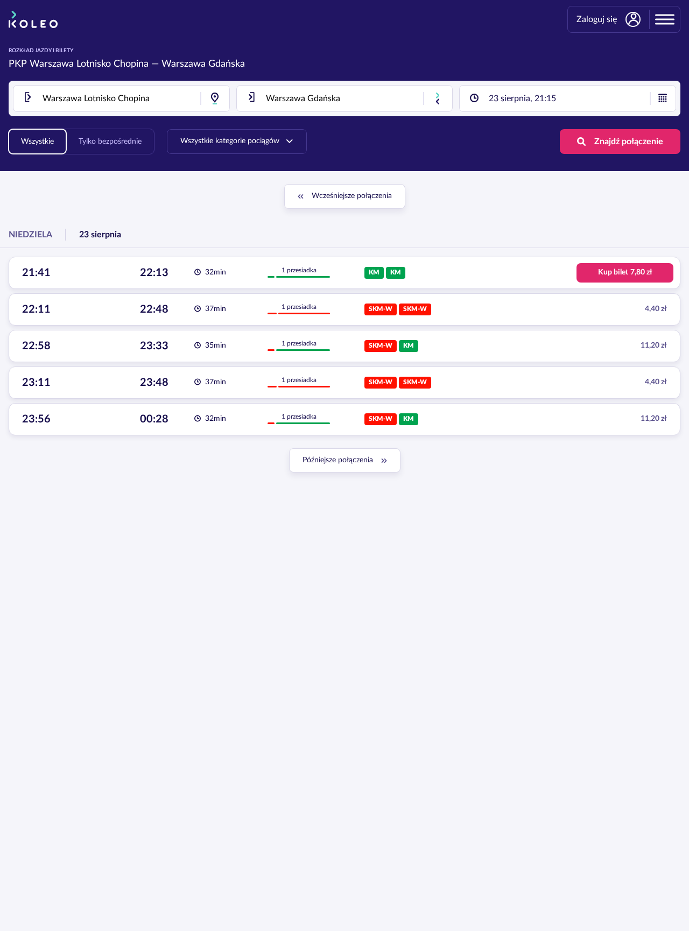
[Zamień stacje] (437, 98)
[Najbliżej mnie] (214, 98)
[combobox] (121, 98)
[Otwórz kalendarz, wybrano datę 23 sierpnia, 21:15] (663, 98)
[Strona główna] (33, 19)
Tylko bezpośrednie (110, 141)
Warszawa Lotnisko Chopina (89, 64)
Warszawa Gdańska (203, 64)
